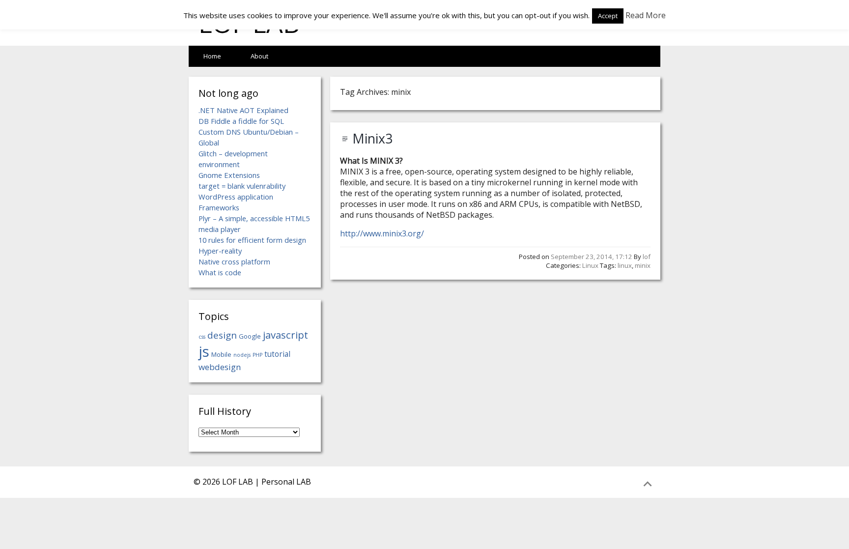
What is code (219, 272)
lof (647, 256)
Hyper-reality (220, 251)
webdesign (219, 367)
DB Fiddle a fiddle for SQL (241, 121)
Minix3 (372, 138)
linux (625, 265)
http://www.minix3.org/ (382, 233)
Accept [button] (608, 15)
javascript (285, 335)
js (203, 351)
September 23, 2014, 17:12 (591, 256)
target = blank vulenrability (241, 186)
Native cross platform (234, 261)
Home (212, 56)
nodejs (242, 354)
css (201, 336)
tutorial (277, 353)
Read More (645, 15)
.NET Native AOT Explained (243, 110)
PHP (257, 354)
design (222, 335)
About (259, 56)
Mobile (221, 354)
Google (250, 336)
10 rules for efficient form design (252, 240)
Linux (590, 265)
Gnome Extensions (229, 175)
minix (643, 265)
